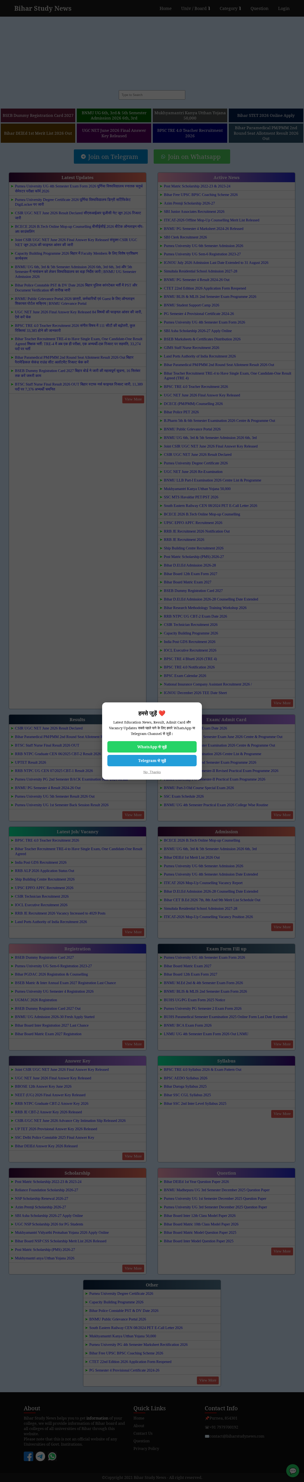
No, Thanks (152, 772)
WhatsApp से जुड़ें (152, 746)
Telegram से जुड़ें (152, 760)
